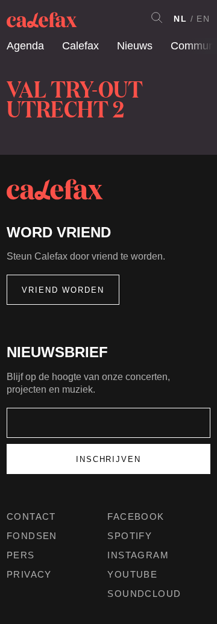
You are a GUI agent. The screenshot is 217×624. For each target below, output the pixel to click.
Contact (31, 516)
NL (180, 18)
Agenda (25, 46)
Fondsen (32, 536)
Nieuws (135, 46)
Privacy (29, 574)
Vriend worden (63, 290)
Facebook (135, 516)
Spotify (129, 536)
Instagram (138, 555)
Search (156, 17)
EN (203, 18)
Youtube (132, 574)
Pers (21, 555)
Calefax (80, 46)
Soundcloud (144, 593)
